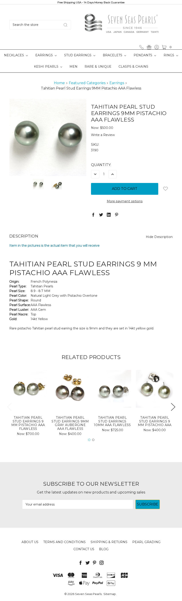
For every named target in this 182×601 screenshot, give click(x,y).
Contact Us (83, 549)
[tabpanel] (28, 404)
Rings (169, 55)
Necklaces (14, 55)
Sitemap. (110, 594)
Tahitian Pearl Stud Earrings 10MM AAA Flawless (112, 421)
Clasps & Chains (133, 67)
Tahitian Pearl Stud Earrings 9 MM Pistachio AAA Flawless (28, 423)
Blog (104, 549)
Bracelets (113, 55)
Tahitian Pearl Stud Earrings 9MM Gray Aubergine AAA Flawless (70, 423)
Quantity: (101, 165)
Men (73, 67)
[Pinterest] (116, 214)
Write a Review (103, 135)
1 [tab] (89, 440)
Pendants (143, 55)
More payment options (124, 201)
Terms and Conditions (64, 542)
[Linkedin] (109, 214)
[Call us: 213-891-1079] (141, 47)
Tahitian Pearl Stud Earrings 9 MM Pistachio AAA (155, 421)
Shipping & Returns (109, 542)
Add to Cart (28, 400)
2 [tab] (93, 440)
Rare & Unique (98, 67)
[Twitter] (101, 214)
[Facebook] (93, 214)
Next (172, 406)
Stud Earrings (78, 55)
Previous (9, 406)
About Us (30, 542)
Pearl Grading (146, 542)
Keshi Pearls (46, 67)
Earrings (44, 55)
